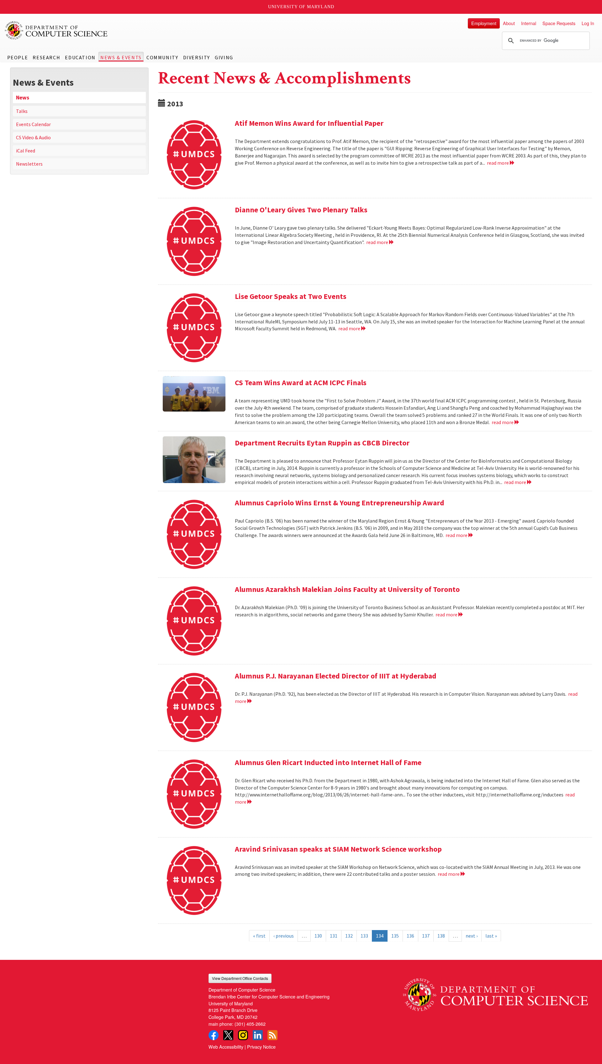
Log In (588, 23)
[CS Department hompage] (495, 992)
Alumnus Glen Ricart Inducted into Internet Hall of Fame (328, 762)
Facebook (214, 1035)
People (17, 57)
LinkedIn (258, 1035)
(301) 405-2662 (250, 1023)
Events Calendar (33, 124)
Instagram (243, 1035)
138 (441, 936)
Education (80, 57)
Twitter (228, 1035)
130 (318, 936)
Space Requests (558, 23)
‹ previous (283, 936)
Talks (22, 111)
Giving (224, 57)
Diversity (196, 57)
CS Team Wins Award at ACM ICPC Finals (301, 382)
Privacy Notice (261, 1046)
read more (498, 163)
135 (395, 936)
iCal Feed (25, 150)
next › (472, 936)
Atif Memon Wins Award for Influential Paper (309, 123)
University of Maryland (301, 6)
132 (349, 936)
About (509, 23)
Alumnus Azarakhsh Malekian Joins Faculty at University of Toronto (347, 589)
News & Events (121, 57)
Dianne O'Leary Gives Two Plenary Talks (301, 210)
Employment (483, 23)
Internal (528, 23)
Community (162, 57)
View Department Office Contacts (240, 978)
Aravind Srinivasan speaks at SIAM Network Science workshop (338, 849)
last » (491, 936)
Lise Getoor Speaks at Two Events (290, 296)
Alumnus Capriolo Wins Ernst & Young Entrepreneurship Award (339, 503)
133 (364, 936)
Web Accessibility (226, 1046)
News (22, 97)
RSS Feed (272, 1035)
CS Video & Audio (33, 137)
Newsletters (29, 164)
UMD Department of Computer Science (56, 30)
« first (259, 936)
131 (333, 936)
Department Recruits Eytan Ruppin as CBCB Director (322, 443)
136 (410, 936)
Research (46, 57)
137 (426, 936)
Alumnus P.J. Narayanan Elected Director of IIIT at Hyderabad (335, 676)
